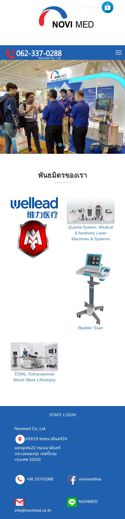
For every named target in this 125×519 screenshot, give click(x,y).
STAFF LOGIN (62, 414)
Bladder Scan (90, 327)
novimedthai (89, 479)
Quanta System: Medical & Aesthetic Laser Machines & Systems (90, 233)
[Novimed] (65, 16)
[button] (9, 107)
